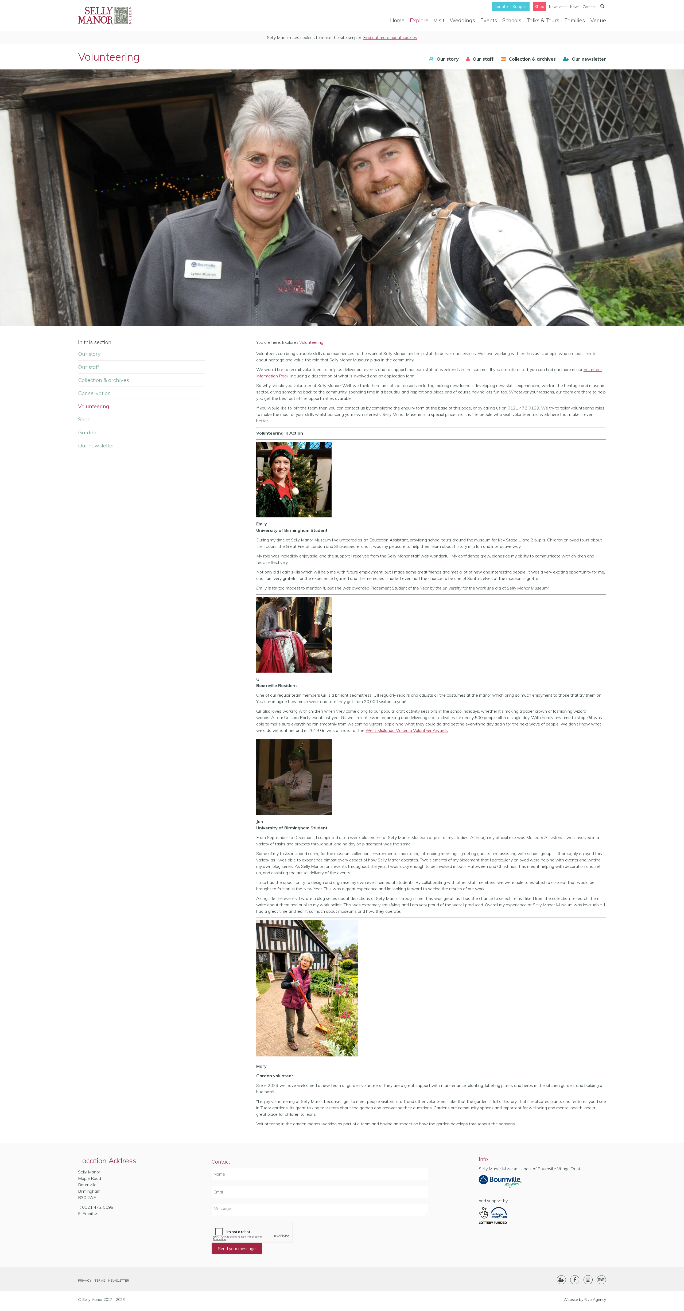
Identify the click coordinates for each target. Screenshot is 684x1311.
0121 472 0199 (98, 1207)
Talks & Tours (543, 20)
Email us (90, 1213)
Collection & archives (103, 380)
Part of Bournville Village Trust (500, 1183)
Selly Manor (104, 15)
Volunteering (93, 406)
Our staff (88, 367)
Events (488, 20)
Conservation (94, 393)
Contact (589, 7)
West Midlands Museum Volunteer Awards (407, 730)
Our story (89, 353)
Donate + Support (510, 6)
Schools (511, 20)
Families (575, 20)
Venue (598, 20)
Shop (539, 6)
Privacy (84, 1280)
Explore (419, 20)
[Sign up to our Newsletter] (561, 1279)
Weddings (462, 20)
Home (397, 20)
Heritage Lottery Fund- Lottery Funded (500, 1215)
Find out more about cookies (390, 37)
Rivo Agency (595, 1299)
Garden (87, 432)
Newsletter (558, 7)
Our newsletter (96, 445)
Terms (100, 1280)
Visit (439, 20)
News (575, 7)
